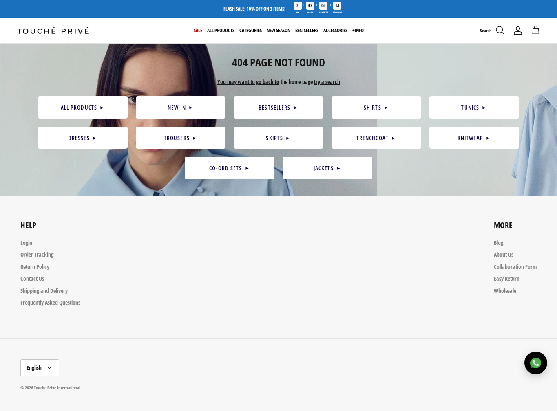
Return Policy (34, 266)
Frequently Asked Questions (50, 302)
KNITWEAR (474, 138)
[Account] (518, 30)
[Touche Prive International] (53, 30)
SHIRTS (376, 107)
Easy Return (506, 278)
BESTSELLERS (278, 107)
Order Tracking (36, 254)
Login (26, 242)
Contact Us (32, 278)
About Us (503, 254)
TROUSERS (180, 138)
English (34, 367)
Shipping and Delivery (44, 291)
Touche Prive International (57, 388)
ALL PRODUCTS (83, 107)
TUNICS (474, 107)
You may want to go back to (248, 82)
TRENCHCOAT (376, 138)
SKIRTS (278, 138)
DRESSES (82, 138)
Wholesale (505, 291)
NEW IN (181, 107)
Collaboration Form (515, 266)
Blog (498, 242)
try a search (327, 82)
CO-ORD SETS (229, 168)
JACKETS (327, 168)
